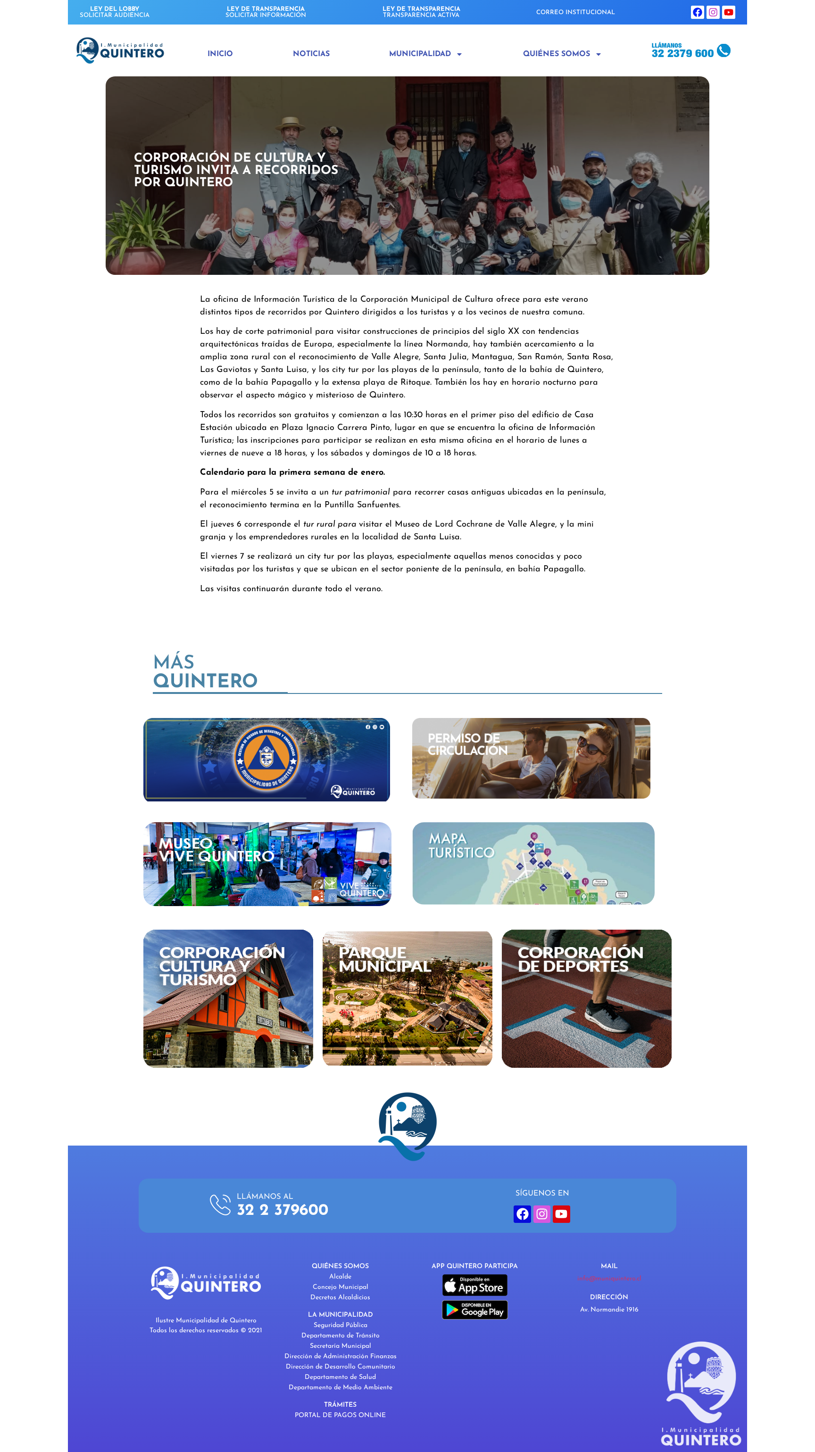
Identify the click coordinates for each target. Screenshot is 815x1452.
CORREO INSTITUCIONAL (575, 12)
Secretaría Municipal (340, 1346)
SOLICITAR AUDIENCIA (115, 12)
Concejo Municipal (340, 1287)
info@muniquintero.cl (609, 1278)
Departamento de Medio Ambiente (340, 1387)
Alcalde (340, 1276)
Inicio (220, 54)
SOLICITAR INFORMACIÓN (265, 12)
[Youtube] (728, 12)
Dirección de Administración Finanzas (340, 1356)
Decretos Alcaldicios (340, 1297)
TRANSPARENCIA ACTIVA (421, 12)
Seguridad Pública (340, 1325)
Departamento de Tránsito (340, 1335)
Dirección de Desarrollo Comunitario (340, 1366)
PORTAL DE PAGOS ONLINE (340, 1415)
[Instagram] (713, 12)
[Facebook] (697, 12)
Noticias (311, 54)
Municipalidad (420, 54)
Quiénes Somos (556, 54)
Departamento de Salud (340, 1377)
